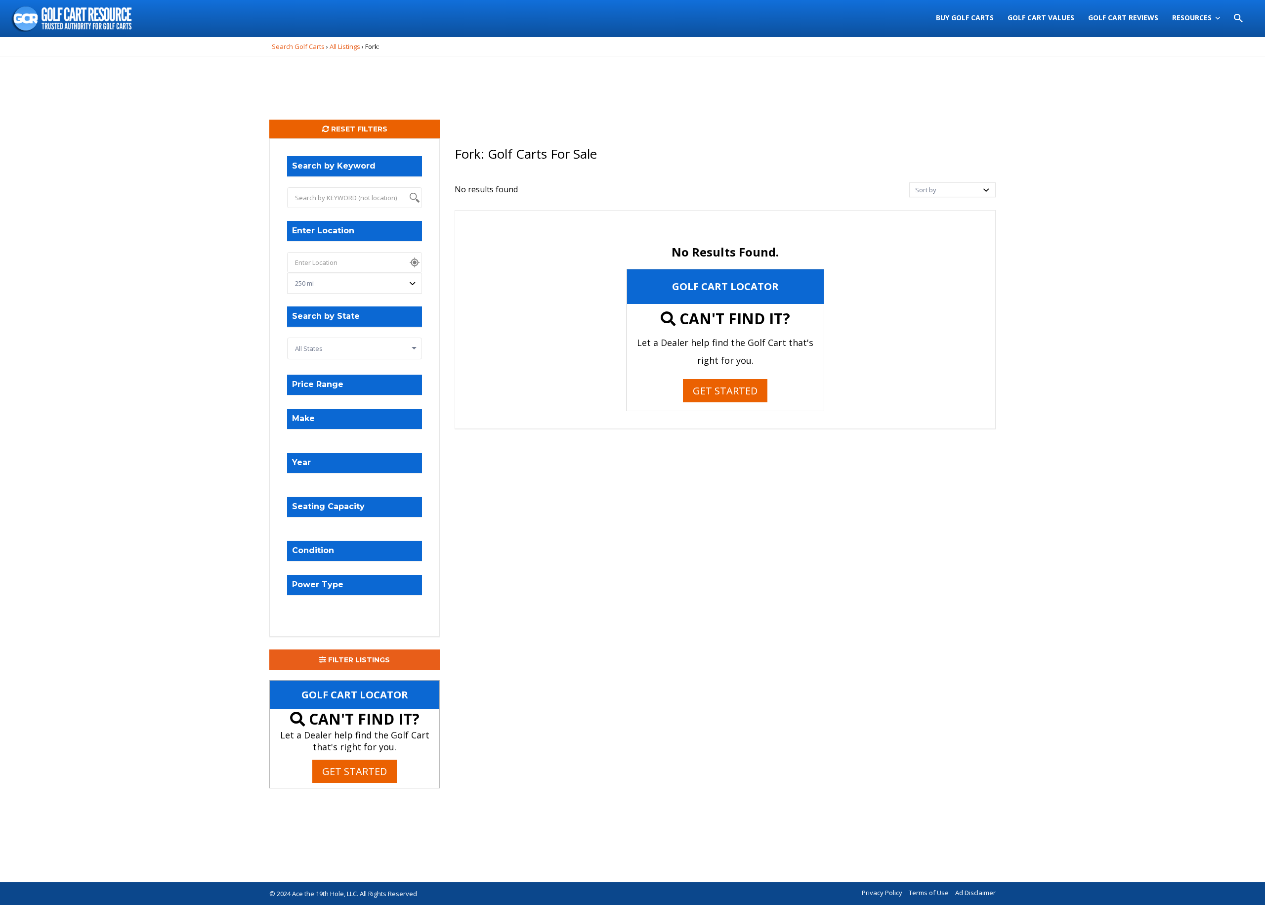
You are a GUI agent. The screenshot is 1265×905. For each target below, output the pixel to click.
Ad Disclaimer (975, 892)
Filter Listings (358, 659)
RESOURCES (1192, 17)
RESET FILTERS (358, 129)
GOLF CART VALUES (1041, 17)
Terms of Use (929, 892)
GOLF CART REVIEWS (1123, 17)
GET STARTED (354, 771)
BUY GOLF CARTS (965, 17)
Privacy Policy (882, 892)
